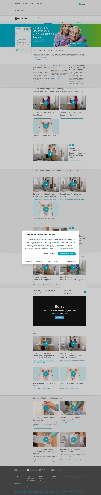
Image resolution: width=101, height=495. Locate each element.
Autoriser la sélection (48, 253)
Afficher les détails (69, 261)
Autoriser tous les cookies (67, 253)
